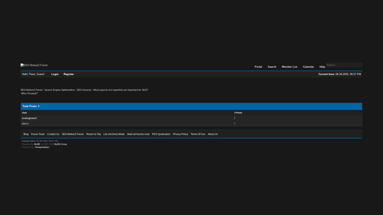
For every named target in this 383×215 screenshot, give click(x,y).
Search (272, 66)
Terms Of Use (198, 134)
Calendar (308, 66)
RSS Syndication (161, 134)
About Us (213, 134)
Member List (289, 66)
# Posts (238, 112)
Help (322, 66)
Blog (26, 134)
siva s (25, 123)
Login (55, 74)
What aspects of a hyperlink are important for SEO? (120, 90)
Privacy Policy (180, 134)
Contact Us (53, 134)
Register (69, 74)
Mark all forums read (138, 134)
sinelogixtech (29, 118)
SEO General (84, 90)
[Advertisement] (191, 29)
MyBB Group (60, 144)
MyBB (37, 144)
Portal (258, 66)
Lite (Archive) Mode (114, 134)
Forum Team (38, 134)
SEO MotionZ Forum (31, 90)
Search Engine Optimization (59, 90)
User (24, 112)
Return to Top (93, 134)
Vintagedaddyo (42, 147)
